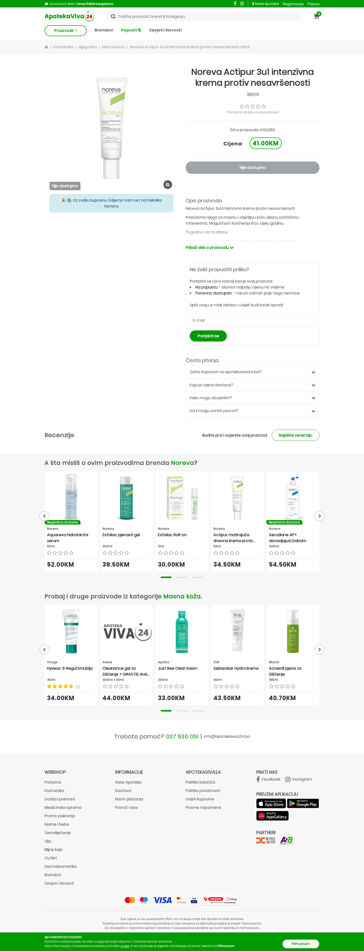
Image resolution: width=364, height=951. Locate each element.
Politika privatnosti (203, 790)
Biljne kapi (53, 849)
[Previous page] (45, 516)
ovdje (124, 946)
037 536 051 (182, 736)
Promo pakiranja (60, 816)
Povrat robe (126, 807)
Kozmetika (54, 790)
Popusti (129, 30)
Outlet (51, 858)
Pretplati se (208, 336)
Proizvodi (64, 30)
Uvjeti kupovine (200, 799)
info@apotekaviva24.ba (227, 736)
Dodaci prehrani (60, 799)
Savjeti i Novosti (165, 30)
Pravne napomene (203, 807)
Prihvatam (301, 943)
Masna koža (182, 596)
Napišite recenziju (295, 435)
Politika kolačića (200, 782)
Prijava (313, 3)
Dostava (123, 790)
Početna (53, 782)
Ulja (48, 841)
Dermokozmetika (61, 866)
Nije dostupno (253, 167)
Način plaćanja (129, 799)
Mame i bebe (57, 824)
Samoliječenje (58, 833)
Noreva (182, 463)
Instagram (301, 779)
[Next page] (319, 516)
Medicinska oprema (63, 807)
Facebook (270, 779)
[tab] (166, 577)
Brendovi (104, 30)
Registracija (293, 3)
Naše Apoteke (267, 3)
